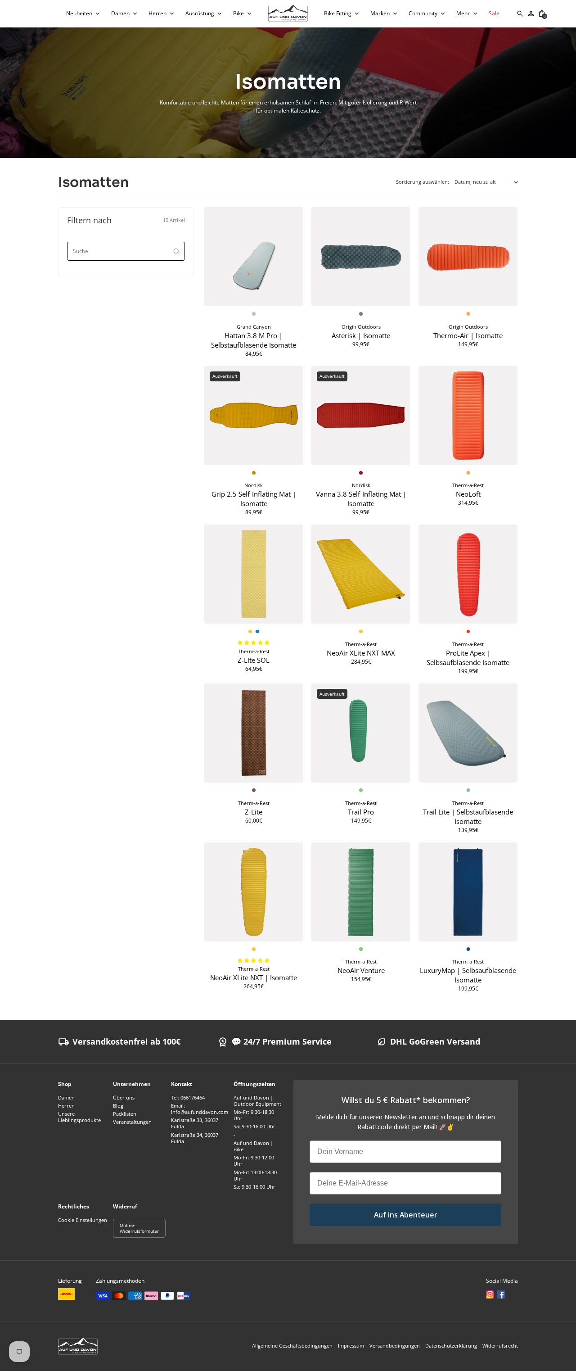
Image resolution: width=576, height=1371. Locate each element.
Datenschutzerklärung (451, 1346)
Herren (66, 1106)
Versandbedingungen (394, 1346)
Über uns (124, 1098)
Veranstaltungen (132, 1122)
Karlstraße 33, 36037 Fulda (194, 1123)
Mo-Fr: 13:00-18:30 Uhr (255, 1175)
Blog (118, 1106)
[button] (83, 13)
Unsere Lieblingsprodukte (79, 1117)
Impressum (351, 1346)
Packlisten (124, 1114)
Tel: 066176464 (188, 1098)
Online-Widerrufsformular (139, 1228)
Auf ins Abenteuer (405, 1215)
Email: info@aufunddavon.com (199, 1109)
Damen (66, 1098)
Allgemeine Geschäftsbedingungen (292, 1346)
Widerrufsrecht (500, 1346)
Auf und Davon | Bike (253, 1146)
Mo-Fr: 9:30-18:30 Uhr (254, 1115)
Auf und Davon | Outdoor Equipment (257, 1101)
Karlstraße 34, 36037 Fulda (194, 1138)
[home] (288, 13)
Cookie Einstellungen (82, 1220)
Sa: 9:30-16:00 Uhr (254, 1126)
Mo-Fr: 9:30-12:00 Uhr (254, 1160)
